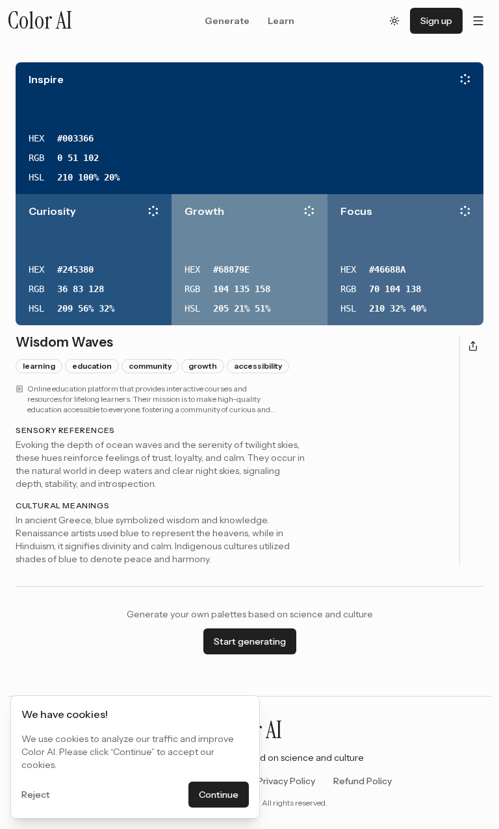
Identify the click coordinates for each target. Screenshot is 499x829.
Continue (218, 794)
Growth (204, 210)
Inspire (46, 79)
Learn (281, 21)
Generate (227, 21)
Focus (356, 210)
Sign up (436, 21)
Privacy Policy (286, 781)
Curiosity (52, 210)
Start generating (250, 641)
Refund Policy (362, 781)
